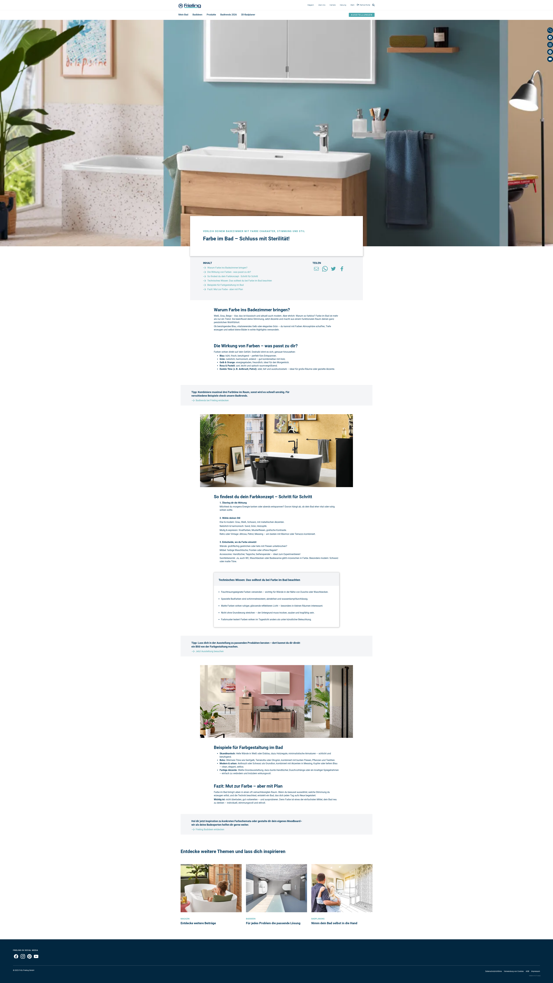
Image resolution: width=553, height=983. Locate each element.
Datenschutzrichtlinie (493, 971)
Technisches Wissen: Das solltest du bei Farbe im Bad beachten (239, 280)
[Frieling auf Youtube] (35, 958)
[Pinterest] (550, 52)
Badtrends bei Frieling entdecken (212, 400)
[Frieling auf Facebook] (15, 958)
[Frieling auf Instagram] (21, 958)
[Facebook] (550, 37)
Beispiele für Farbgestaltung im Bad (225, 285)
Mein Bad (183, 14)
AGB (527, 971)
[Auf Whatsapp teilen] (325, 271)
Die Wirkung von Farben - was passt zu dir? (229, 272)
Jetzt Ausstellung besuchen (210, 651)
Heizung (343, 5)
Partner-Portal (365, 5)
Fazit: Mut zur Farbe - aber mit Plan (225, 289)
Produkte (211, 14)
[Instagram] (550, 45)
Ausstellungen (361, 15)
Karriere (333, 5)
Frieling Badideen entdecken (210, 829)
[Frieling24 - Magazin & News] (189, 5)
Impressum (535, 971)
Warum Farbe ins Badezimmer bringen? (227, 267)
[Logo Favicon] (175, 14)
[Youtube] (550, 59)
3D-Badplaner (248, 14)
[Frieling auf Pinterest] (28, 958)
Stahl (352, 5)
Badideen (197, 14)
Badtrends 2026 (228, 14)
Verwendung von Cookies (514, 971)
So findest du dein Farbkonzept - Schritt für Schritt (232, 276)
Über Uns (321, 5)
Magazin (310, 5)
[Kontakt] (550, 30)
